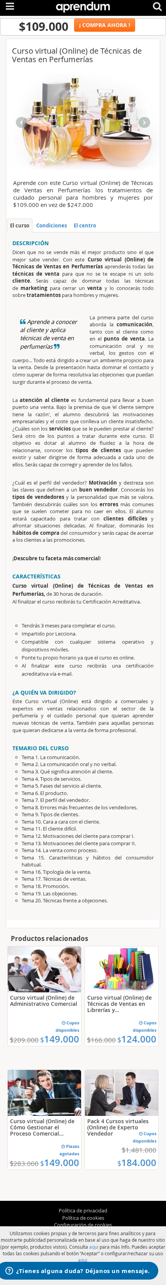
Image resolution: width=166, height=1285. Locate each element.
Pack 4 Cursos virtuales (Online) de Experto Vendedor (118, 1127)
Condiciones (51, 225)
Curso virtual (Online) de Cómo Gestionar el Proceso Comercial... (42, 1127)
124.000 (136, 1039)
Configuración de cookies (83, 1224)
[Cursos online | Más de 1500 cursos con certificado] (83, 5)
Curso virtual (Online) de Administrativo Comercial (43, 1000)
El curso (19, 225)
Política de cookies (83, 1217)
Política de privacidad (83, 1210)
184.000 (136, 1162)
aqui (93, 1247)
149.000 (59, 1039)
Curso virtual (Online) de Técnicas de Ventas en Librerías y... (119, 1004)
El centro (85, 225)
